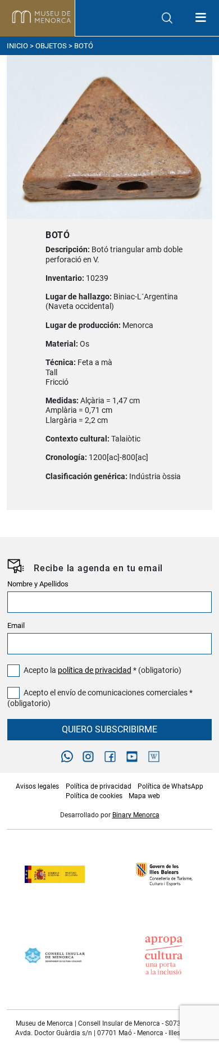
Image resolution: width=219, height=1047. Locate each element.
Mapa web (144, 796)
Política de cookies (94, 796)
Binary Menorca (135, 815)
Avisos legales (37, 786)
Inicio (17, 46)
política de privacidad (94, 670)
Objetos (51, 46)
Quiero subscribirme (109, 729)
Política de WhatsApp (170, 786)
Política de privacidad (98, 786)
